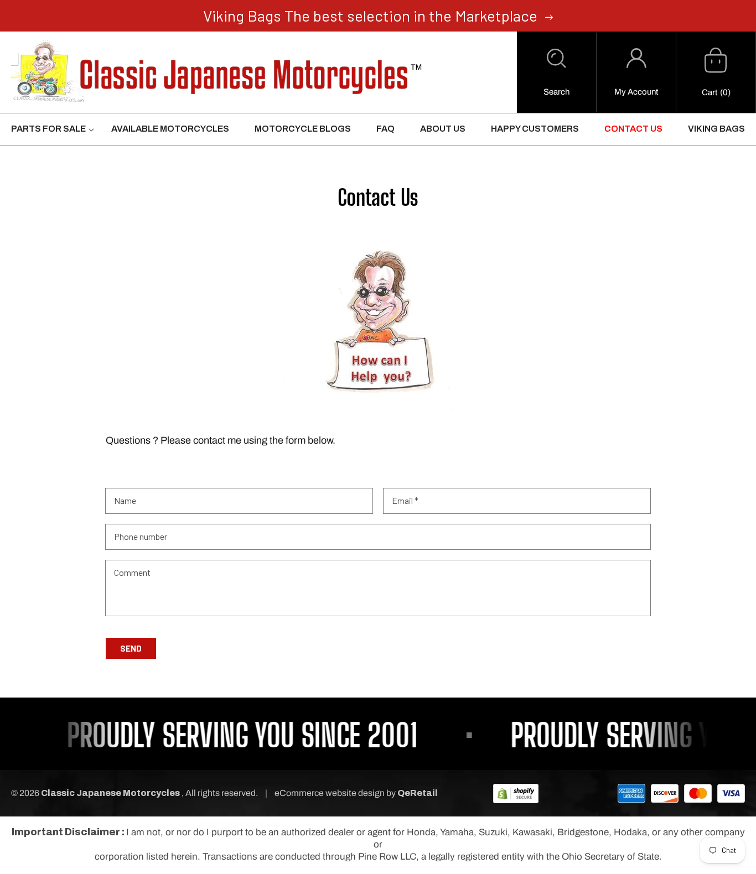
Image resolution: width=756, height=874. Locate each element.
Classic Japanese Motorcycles (110, 793)
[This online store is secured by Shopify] (515, 793)
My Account (636, 91)
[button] (556, 72)
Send (131, 648)
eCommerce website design (330, 793)
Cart (709, 92)
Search (556, 91)
